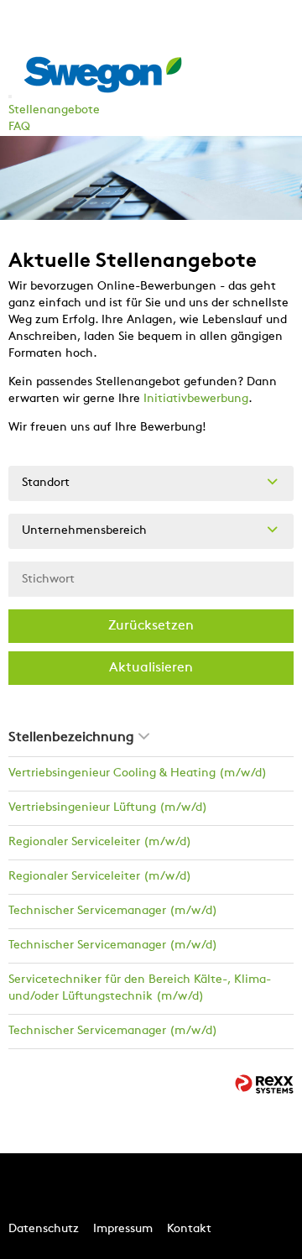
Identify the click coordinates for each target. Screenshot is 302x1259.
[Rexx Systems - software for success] (264, 1084)
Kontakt (189, 1229)
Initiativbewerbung (195, 399)
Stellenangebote (54, 110)
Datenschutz (43, 1229)
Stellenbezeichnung (71, 737)
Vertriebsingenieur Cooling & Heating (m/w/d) (137, 773)
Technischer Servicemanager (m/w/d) (112, 911)
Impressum (123, 1229)
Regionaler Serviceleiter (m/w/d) (99, 842)
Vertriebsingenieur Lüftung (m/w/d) (107, 808)
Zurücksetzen (151, 626)
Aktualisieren (151, 668)
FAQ (19, 127)
